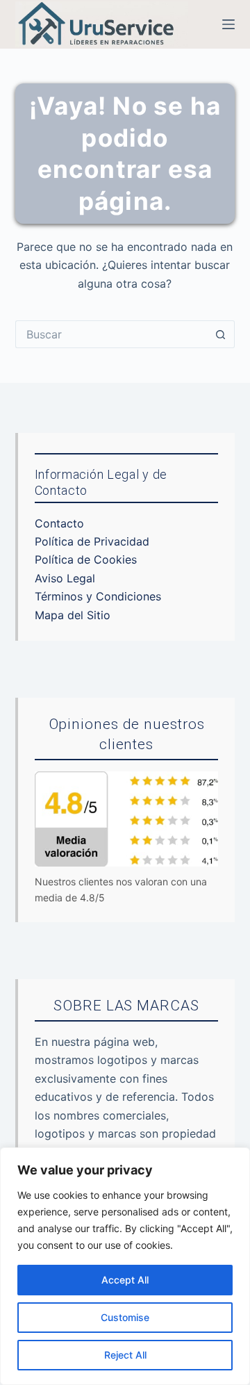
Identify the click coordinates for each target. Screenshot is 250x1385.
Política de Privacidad (92, 541)
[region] (125, 1266)
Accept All (125, 1280)
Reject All (125, 1355)
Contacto (59, 523)
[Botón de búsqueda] (221, 334)
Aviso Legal (65, 578)
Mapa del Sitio (72, 615)
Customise (125, 1317)
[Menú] (228, 24)
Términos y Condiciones (98, 596)
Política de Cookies (86, 559)
